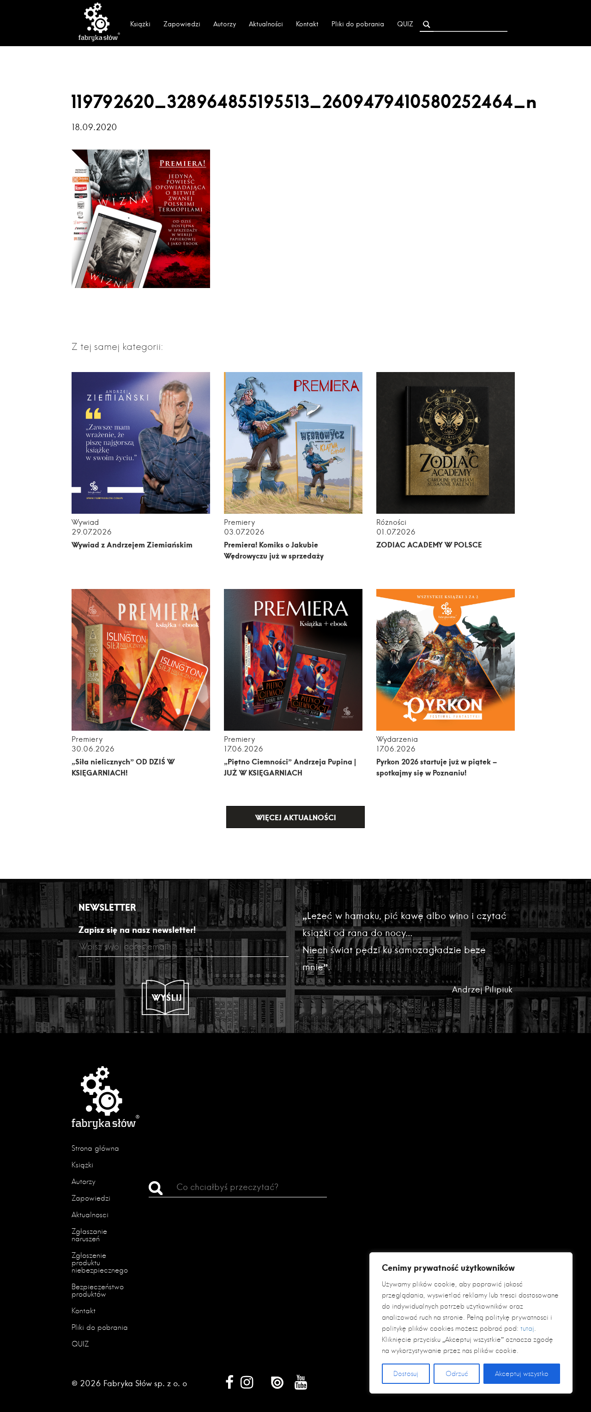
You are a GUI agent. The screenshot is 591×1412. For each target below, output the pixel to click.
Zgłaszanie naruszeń (89, 1235)
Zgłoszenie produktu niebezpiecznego (100, 1262)
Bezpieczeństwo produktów (98, 1290)
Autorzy (224, 24)
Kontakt (307, 24)
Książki (140, 24)
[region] (471, 1323)
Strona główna (95, 1148)
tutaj (527, 1328)
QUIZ (405, 24)
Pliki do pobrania (358, 24)
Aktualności (266, 24)
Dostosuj (405, 1374)
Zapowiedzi (181, 24)
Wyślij (167, 997)
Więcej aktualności (295, 817)
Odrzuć (457, 1374)
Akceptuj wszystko (522, 1374)
